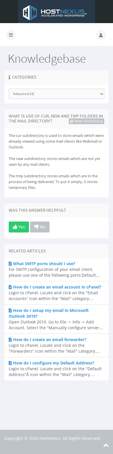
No (42, 227)
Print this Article (88, 121)
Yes (21, 227)
